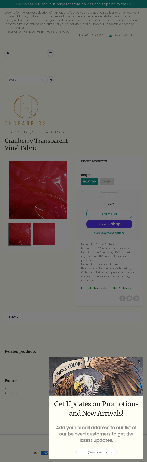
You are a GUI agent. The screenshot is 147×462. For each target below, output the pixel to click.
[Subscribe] (111, 452)
